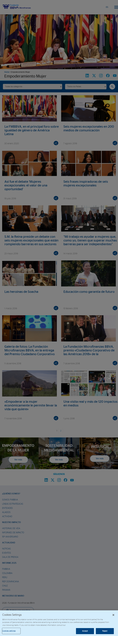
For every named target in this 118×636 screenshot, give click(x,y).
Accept (85, 631)
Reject (104, 631)
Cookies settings (9, 631)
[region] (59, 623)
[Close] (113, 615)
